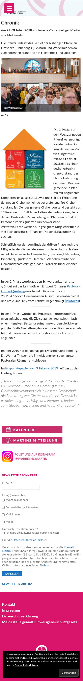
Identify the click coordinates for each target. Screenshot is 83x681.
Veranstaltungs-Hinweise (22, 507)
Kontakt (8, 604)
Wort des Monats (17, 499)
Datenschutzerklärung (26, 540)
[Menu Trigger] (9, 8)
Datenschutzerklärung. (27, 665)
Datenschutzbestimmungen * (20, 529)
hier (46, 565)
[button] (76, 63)
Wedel (10, 521)
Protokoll (72, 301)
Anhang (19, 291)
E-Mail (7, 483)
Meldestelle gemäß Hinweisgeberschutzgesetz (39, 622)
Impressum (11, 610)
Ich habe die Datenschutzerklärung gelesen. (32, 532)
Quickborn (13, 514)
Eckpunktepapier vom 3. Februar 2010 (31, 368)
